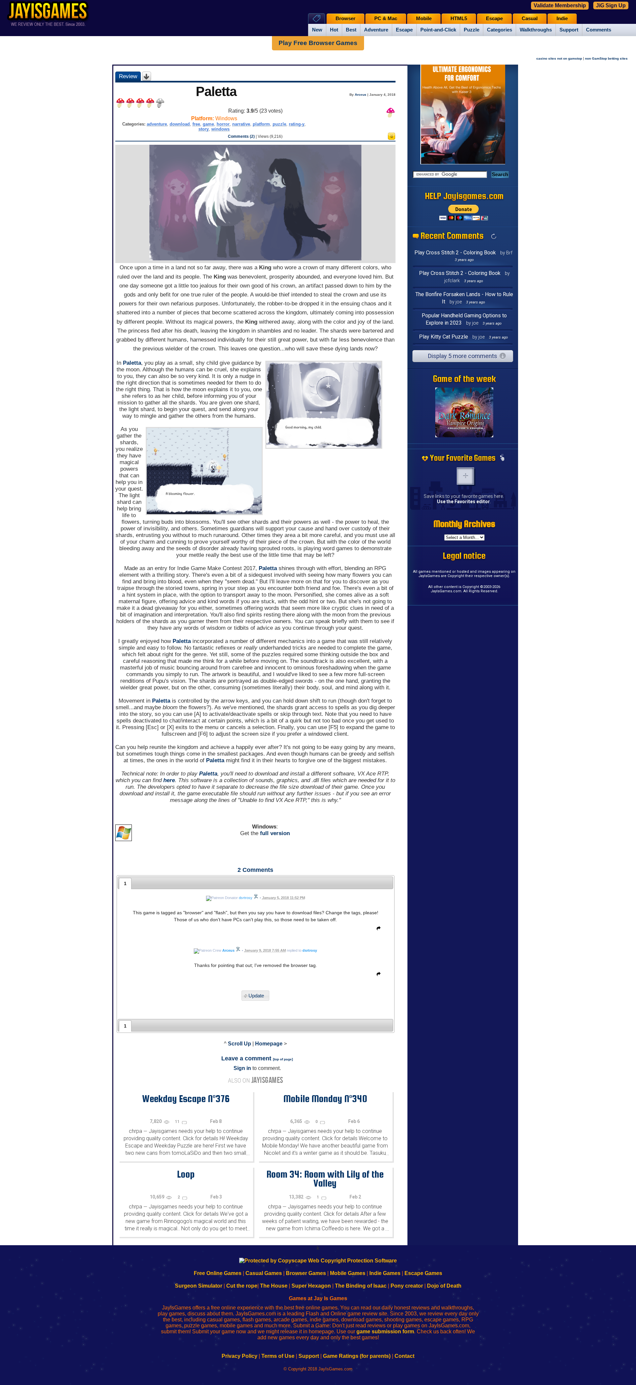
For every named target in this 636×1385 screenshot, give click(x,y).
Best (351, 29)
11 (178, 1121)
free (196, 124)
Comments (598, 29)
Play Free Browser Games (318, 42)
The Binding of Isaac (361, 1286)
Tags (316, 18)
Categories (499, 29)
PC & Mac (385, 18)
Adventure (376, 29)
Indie (562, 18)
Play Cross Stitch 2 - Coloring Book (455, 252)
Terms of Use (277, 1356)
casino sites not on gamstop (559, 58)
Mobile (424, 18)
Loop (186, 1174)
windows (220, 129)
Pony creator (407, 1286)
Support (568, 29)
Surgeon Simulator (198, 1286)
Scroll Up (239, 1043)
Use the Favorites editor (463, 501)
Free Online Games (217, 1273)
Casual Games (263, 1273)
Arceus (360, 94)
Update (256, 995)
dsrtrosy (309, 950)
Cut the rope (241, 1286)
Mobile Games (347, 1273)
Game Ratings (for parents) (357, 1356)
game (208, 124)
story (203, 129)
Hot (334, 29)
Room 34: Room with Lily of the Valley (325, 1178)
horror (223, 124)
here (169, 780)
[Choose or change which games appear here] (502, 458)
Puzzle (471, 29)
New (317, 29)
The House (274, 1286)
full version (275, 833)
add (465, 476)
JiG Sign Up (611, 5)
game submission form (385, 1331)
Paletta (132, 363)
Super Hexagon (311, 1286)
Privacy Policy (239, 1356)
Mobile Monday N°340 (325, 1098)
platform (261, 124)
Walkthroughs (536, 29)
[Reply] (377, 930)
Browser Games (306, 1273)
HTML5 (458, 18)
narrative (241, 124)
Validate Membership (560, 5)
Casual (530, 18)
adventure (157, 124)
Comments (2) (241, 136)
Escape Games (423, 1273)
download (180, 124)
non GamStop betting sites (606, 58)
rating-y (296, 124)
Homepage (269, 1043)
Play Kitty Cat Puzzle (443, 337)
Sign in (242, 1068)
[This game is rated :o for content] (392, 138)
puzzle (279, 124)
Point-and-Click (438, 29)
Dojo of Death (444, 1286)
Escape (404, 29)
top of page (283, 1059)
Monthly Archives (464, 523)
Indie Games (384, 1273)
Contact (404, 1356)
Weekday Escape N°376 (186, 1098)
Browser (345, 18)
